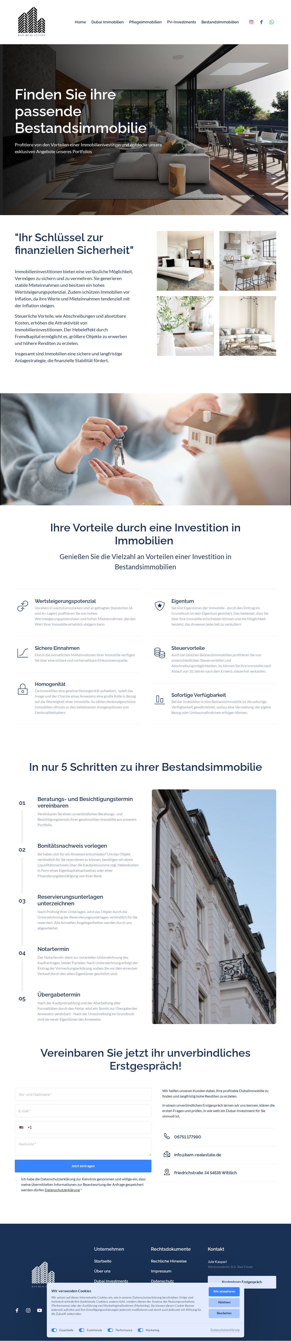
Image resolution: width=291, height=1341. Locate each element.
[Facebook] (262, 22)
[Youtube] (41, 1310)
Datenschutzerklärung (62, 1190)
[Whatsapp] (273, 22)
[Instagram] (252, 22)
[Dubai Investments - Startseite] (31, 22)
